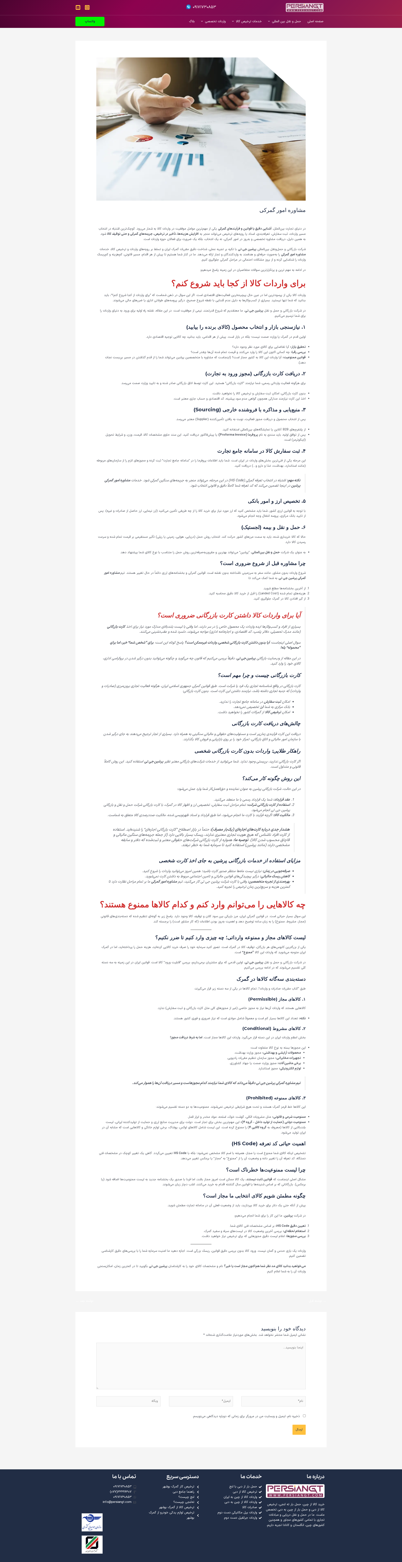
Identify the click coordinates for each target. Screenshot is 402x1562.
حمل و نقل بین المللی (286, 21)
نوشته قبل (317, 1301)
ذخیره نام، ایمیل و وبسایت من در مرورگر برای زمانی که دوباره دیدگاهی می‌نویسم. (246, 1416)
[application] (270, 21)
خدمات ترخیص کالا (249, 21)
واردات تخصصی (215, 21)
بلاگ (192, 21)
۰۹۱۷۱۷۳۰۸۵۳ (204, 7)
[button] (89, 21)
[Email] (78, 7)
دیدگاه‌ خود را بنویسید (291, 217)
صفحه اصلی (315, 21)
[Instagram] (87, 7)
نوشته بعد (84, 1301)
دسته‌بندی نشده (263, 217)
